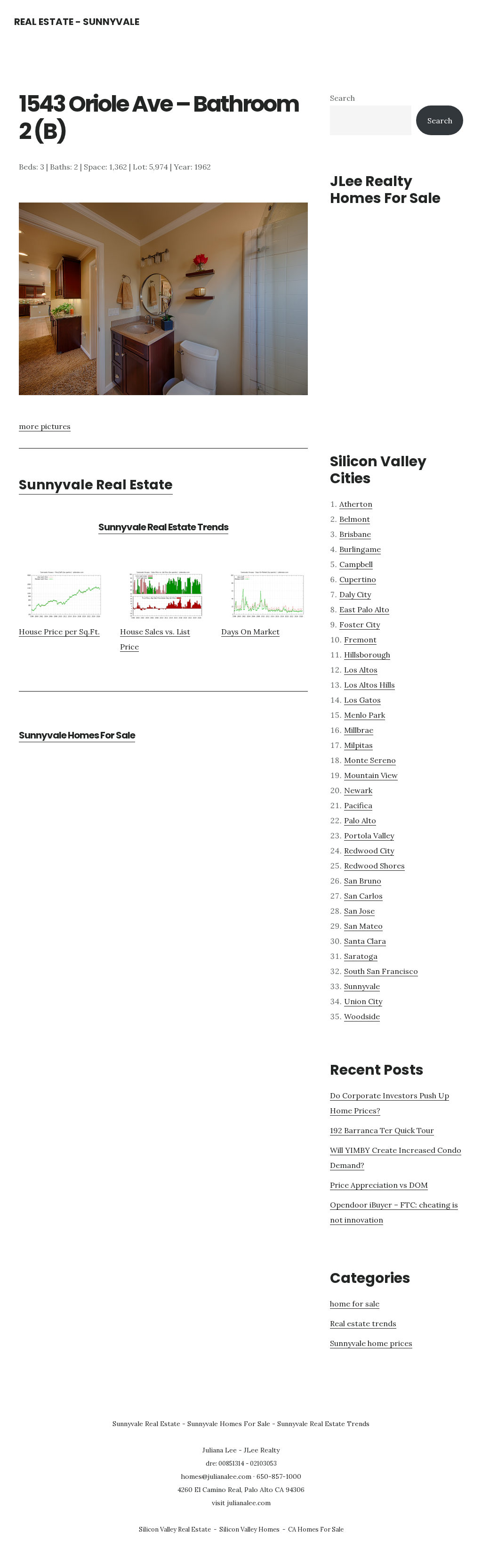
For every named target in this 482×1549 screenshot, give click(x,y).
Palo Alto (360, 820)
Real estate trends (363, 1323)
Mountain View (371, 775)
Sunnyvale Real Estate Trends (163, 527)
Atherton (355, 504)
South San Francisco (381, 971)
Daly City (355, 594)
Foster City (359, 624)
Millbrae (358, 730)
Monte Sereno (370, 760)
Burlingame (360, 549)
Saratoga (361, 956)
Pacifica (358, 805)
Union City (363, 1001)
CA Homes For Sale (316, 1529)
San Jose (359, 911)
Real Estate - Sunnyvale (76, 21)
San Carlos (363, 895)
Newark (358, 790)
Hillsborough (367, 654)
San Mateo (363, 926)
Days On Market (250, 631)
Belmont (354, 519)
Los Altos (361, 669)
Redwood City (369, 850)
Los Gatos (362, 700)
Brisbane (355, 534)
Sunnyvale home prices (371, 1343)
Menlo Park (364, 715)
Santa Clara (365, 941)
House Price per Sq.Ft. (59, 631)
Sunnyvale (362, 986)
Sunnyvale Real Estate (96, 485)
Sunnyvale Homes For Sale (77, 735)
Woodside (362, 1016)
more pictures (45, 426)
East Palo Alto (364, 609)
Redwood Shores (374, 865)
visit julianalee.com (241, 1503)
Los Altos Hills (369, 684)
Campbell (356, 564)
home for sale (354, 1303)
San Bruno (362, 880)
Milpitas (358, 745)
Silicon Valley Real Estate (175, 1529)
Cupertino (357, 579)
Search (342, 98)
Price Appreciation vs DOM (379, 1185)
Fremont (360, 639)
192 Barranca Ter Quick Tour (382, 1130)
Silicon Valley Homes (249, 1529)
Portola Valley (369, 835)
